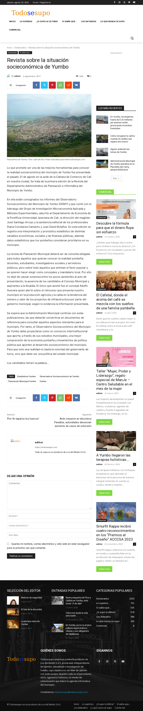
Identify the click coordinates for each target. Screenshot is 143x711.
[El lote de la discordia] (13, 612)
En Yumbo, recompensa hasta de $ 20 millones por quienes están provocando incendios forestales (121, 123)
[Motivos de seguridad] (13, 600)
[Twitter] (124, 3)
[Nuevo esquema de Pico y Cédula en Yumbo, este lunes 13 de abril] (57, 600)
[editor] (9, 76)
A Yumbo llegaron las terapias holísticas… (113, 457)
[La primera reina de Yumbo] (13, 624)
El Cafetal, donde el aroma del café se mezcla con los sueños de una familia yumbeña (115, 301)
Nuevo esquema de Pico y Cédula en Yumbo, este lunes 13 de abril (78, 600)
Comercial (101, 217)
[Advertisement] (95, 11)
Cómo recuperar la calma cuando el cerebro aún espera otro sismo (122, 139)
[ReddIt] (68, 85)
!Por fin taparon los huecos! (23, 418)
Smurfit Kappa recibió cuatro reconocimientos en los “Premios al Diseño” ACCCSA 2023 (115, 532)
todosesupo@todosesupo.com (71, 692)
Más (115, 178)
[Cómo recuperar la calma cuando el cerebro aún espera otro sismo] (102, 139)
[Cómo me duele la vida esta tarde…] (57, 616)
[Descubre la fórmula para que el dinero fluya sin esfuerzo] (116, 209)
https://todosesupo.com (46, 447)
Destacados (20, 47)
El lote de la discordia (31, 609)
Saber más (104, 261)
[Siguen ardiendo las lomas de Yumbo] (102, 152)
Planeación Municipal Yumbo (22, 381)
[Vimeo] (129, 3)
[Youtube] (134, 3)
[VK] (76, 85)
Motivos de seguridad (31, 597)
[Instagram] (120, 3)
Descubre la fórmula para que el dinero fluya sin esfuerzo (115, 227)
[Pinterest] (52, 85)
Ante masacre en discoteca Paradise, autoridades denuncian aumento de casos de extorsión (72, 422)
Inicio (9, 47)
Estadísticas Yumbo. (26, 376)
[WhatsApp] (60, 85)
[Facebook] (115, 3)
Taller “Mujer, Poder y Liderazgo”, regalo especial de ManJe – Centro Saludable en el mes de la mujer (114, 380)
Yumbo (43, 381)
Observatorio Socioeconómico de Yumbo (59, 376)
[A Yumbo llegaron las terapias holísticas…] (116, 441)
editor (17, 76)
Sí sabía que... (25, 52)
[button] (132, 38)
